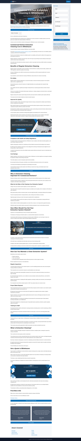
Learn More (31, 170)
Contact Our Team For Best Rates (31, 135)
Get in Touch (31, 315)
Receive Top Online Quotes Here (31, 400)
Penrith (33, 430)
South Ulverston (14, 432)
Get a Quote (30, 18)
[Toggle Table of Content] (20, 33)
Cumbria (33, 433)
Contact (68, 1)
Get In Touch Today (31, 29)
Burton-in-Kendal (34, 434)
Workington (13, 430)
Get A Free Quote (31, 422)
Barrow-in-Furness (15, 433)
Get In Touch (31, 248)
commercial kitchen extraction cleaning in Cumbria (22, 51)
